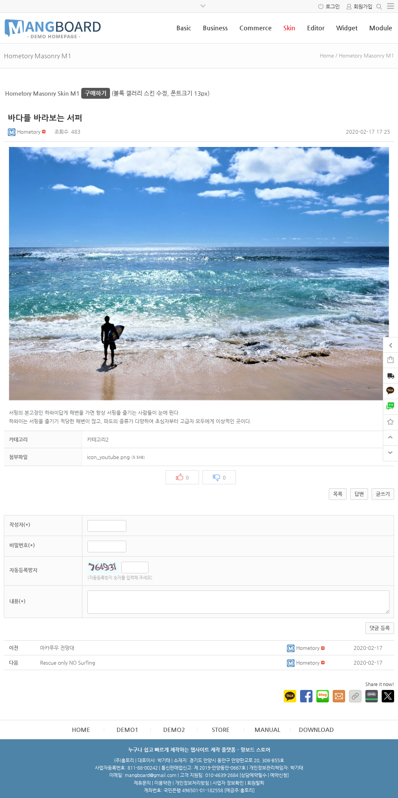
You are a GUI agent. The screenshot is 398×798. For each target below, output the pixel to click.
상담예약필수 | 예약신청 (264, 775)
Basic (183, 27)
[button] (12, 131)
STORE (221, 729)
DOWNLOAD (316, 729)
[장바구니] (390, 360)
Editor (316, 27)
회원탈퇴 (255, 783)
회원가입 (363, 6)
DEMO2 (174, 729)
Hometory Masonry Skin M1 (55, 93)
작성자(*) (19, 524)
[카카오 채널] (390, 391)
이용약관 (162, 783)
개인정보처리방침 (192, 783)
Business (215, 27)
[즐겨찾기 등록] (390, 422)
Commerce (255, 27)
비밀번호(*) (22, 545)
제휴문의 (142, 783)
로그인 (333, 6)
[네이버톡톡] (390, 406)
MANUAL (267, 729)
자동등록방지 (23, 570)
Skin (289, 27)
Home (327, 55)
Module (380, 27)
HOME (81, 729)
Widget (347, 27)
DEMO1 (127, 729)
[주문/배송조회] (390, 376)
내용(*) (17, 601)
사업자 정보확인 (228, 783)
